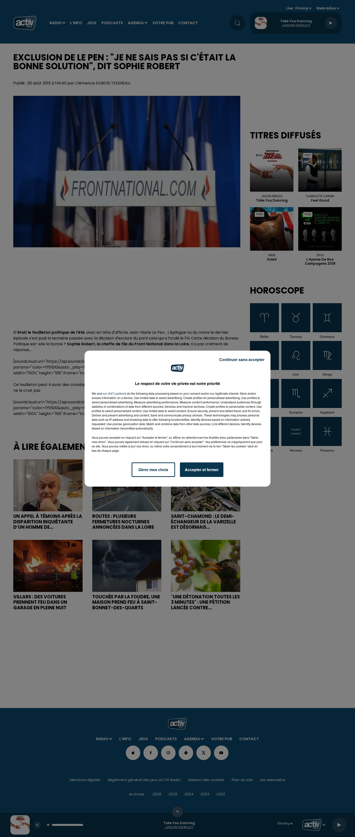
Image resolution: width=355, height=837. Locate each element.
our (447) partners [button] (114, 393)
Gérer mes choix (153, 469)
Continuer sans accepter (241, 359)
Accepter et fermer (202, 469)
